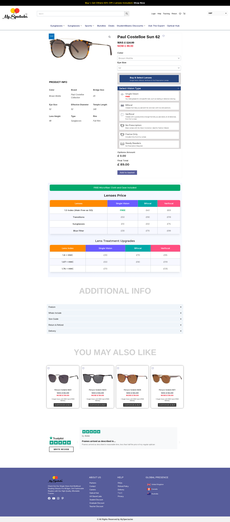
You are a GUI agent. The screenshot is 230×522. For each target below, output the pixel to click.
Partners (92, 483)
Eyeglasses (56, 26)
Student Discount (96, 500)
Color (120, 53)
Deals (111, 26)
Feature (52, 307)
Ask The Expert (156, 26)
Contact (92, 486)
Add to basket (127, 172)
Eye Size (121, 62)
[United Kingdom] (149, 484)
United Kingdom (158, 484)
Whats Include (55, 313)
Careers (92, 490)
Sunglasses (74, 26)
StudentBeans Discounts (130, 26)
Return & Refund (56, 325)
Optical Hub (173, 26)
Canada (155, 489)
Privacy (121, 496)
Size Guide (53, 319)
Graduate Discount (96, 503)
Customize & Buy (63, 405)
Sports (88, 26)
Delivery (52, 331)
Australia (155, 494)
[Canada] (149, 489)
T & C (120, 493)
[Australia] (149, 494)
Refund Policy (123, 486)
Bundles (101, 26)
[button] (109, 37)
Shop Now (139, 3)
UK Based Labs (95, 496)
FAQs (120, 483)
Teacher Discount (96, 506)
